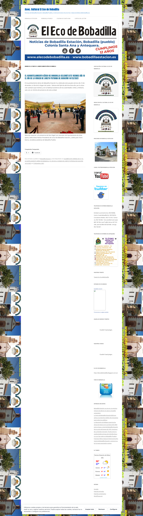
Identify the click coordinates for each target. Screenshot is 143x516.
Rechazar (102, 509)
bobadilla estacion (98, 288)
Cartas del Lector (80, 18)
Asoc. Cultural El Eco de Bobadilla (42, 9)
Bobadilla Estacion (31, 18)
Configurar (113, 509)
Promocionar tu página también (101, 312)
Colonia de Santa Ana (63, 18)
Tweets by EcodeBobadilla (101, 277)
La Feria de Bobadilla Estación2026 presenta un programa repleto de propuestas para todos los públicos (106, 418)
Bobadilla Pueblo (46, 18)
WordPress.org (98, 496)
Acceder (96, 489)
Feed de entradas (99, 491)
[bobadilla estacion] (100, 310)
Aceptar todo (89, 509)
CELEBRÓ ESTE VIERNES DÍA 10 (72, 159)
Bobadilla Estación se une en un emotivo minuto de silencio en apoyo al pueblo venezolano (105, 411)
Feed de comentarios (100, 494)
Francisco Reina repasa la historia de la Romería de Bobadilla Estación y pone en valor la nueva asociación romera (106, 441)
